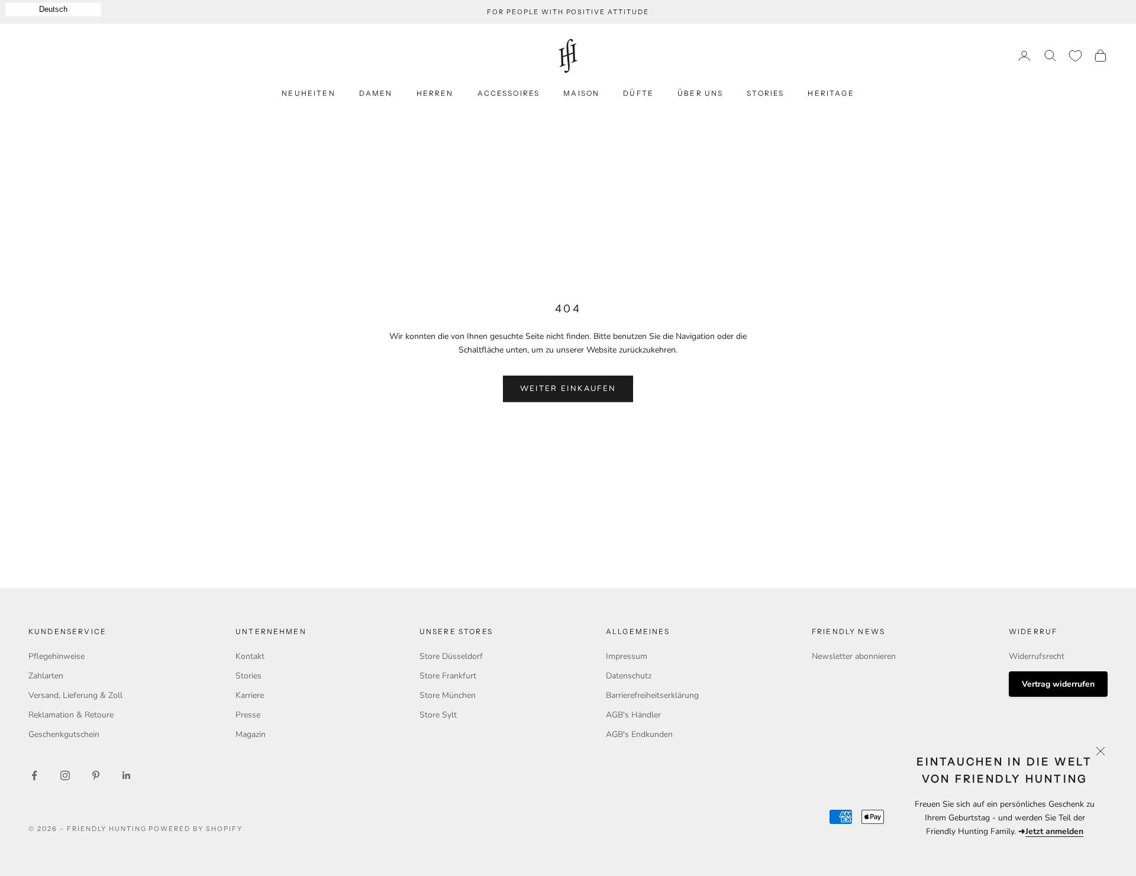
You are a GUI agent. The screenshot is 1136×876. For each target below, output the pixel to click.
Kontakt (249, 656)
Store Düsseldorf (451, 656)
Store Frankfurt (447, 675)
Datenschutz (628, 675)
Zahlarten (45, 675)
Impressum (626, 656)
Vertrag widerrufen (1058, 684)
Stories (765, 93)
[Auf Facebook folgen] (34, 775)
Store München (447, 695)
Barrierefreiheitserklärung (652, 695)
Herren (435, 93)
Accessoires (508, 93)
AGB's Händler (633, 714)
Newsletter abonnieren (854, 656)
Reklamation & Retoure (71, 714)
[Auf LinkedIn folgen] (127, 775)
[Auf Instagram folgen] (65, 775)
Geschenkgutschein (63, 734)
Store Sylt (438, 714)
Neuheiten (308, 93)
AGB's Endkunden (639, 734)
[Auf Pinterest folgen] (96, 775)
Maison (581, 93)
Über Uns (700, 93)
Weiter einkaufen (568, 388)
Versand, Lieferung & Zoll (75, 695)
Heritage (831, 93)
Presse (247, 714)
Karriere (249, 695)
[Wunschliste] (1075, 56)
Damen (376, 93)
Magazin (250, 734)
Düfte (638, 93)
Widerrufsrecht (1036, 656)
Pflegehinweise (56, 656)
